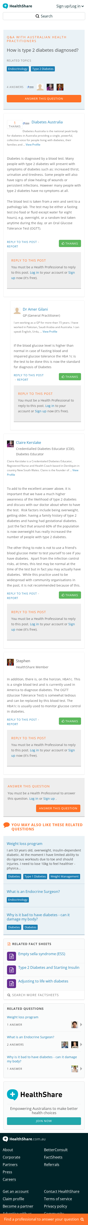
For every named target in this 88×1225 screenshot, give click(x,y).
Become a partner (18, 1206)
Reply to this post (22, 242)
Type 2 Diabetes (42, 69)
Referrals (51, 1164)
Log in (34, 798)
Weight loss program (24, 843)
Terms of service (58, 1198)
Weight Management (65, 876)
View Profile (33, 144)
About (8, 1149)
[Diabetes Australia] (30, 87)
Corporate (11, 1157)
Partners (10, 1164)
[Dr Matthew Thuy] (74, 1024)
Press (7, 1171)
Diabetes (14, 876)
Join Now (44, 1121)
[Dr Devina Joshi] (74, 1068)
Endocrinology (18, 69)
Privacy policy (55, 1206)
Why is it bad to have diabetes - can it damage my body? (38, 917)
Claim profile (13, 1198)
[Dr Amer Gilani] (40, 87)
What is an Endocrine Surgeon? (33, 891)
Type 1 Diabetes (35, 876)
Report (12, 246)
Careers (9, 1179)
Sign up (49, 798)
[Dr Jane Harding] (74, 1044)
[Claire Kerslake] (50, 87)
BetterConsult (56, 1149)
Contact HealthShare (61, 1191)
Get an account (16, 1191)
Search (47, 16)
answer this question (44, 99)
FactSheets (53, 1157)
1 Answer (14, 1025)
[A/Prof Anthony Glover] (64, 1044)
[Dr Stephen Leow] (60, 87)
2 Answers (15, 1045)
